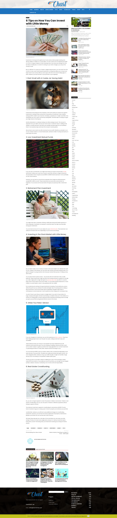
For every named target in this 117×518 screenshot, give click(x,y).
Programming (75, 195)
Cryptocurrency (75, 120)
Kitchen (73, 167)
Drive (73, 125)
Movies (73, 180)
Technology (67, 9)
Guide (73, 149)
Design (73, 123)
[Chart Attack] (58, 4)
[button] (89, 9)
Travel (73, 9)
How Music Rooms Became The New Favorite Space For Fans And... (84, 89)
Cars (73, 111)
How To (46, 428)
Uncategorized (75, 213)
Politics (73, 193)
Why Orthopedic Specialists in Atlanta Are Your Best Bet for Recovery (84, 77)
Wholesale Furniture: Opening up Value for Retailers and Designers (84, 58)
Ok (88, 516)
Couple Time (74, 116)
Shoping (73, 198)
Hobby (73, 156)
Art (72, 101)
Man (73, 175)
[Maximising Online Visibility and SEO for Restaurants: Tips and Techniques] (47, 473)
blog (73, 103)
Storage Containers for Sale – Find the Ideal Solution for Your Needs (84, 83)
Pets (83, 9)
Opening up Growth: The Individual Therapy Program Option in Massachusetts (83, 70)
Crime (73, 118)
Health (42, 9)
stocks (64, 171)
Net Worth (74, 186)
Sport (78, 9)
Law (73, 169)
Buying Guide (74, 107)
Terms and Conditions (53, 504)
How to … (74, 162)
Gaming (73, 145)
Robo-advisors (58, 337)
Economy (74, 127)
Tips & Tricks (74, 209)
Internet (73, 164)
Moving (73, 182)
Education (74, 129)
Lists (73, 173)
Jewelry (73, 166)
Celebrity (74, 112)
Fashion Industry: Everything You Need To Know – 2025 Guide (58, 433)
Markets (73, 177)
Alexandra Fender (75, 31)
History (73, 155)
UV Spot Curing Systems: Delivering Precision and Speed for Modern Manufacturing (84, 52)
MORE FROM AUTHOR (40, 449)
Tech (73, 206)
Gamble (73, 144)
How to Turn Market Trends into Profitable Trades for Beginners (32, 480)
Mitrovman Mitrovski (31, 26)
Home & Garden (49, 9)
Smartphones (75, 200)
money (59, 428)
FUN (73, 142)
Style (56, 9)
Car (72, 109)
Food (73, 138)
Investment (52, 428)
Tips (64, 428)
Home (27, 15)
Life (73, 171)
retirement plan (54, 229)
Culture (73, 122)
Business (36, 9)
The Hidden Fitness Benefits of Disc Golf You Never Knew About (84, 39)
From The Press (75, 140)
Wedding (74, 215)
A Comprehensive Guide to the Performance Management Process (61, 480)
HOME (31, 9)
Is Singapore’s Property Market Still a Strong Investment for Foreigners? (47, 463)
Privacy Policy (51, 502)
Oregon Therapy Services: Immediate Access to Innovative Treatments (83, 64)
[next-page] (28, 485)
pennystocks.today (51, 280)
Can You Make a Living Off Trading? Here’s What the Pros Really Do (61, 463)
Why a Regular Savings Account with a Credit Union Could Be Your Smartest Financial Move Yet (32, 464)
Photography (74, 191)
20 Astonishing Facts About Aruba (34, 432)
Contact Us (33, 12)
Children (73, 114)
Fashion (73, 134)
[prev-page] (26, 485)
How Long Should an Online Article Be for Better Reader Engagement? (84, 46)
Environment (74, 133)
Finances (40, 428)
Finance (30, 15)
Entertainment (75, 131)
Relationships (75, 197)
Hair (73, 151)
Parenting (74, 188)
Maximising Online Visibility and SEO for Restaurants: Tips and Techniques (46, 480)
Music (60, 9)
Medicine (74, 178)
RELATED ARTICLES (30, 449)
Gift (72, 147)
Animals (73, 100)
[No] (115, 516)
